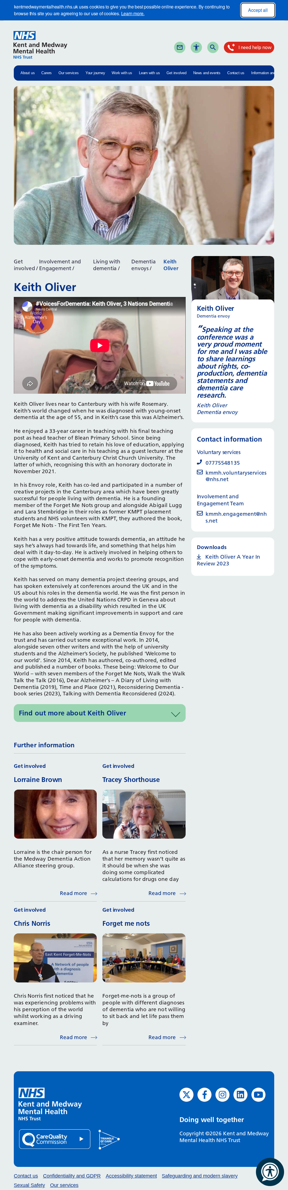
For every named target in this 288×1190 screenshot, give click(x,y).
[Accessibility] (196, 47)
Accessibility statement (131, 1176)
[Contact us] (180, 47)
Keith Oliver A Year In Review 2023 (228, 560)
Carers (46, 73)
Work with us (122, 73)
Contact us (235, 73)
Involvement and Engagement (60, 265)
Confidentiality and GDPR (72, 1176)
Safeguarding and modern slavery (200, 1176)
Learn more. (133, 13)
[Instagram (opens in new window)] (222, 1095)
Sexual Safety (29, 1185)
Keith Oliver (170, 265)
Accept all (258, 10)
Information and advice (269, 73)
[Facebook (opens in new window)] (204, 1095)
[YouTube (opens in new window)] (258, 1095)
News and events (206, 73)
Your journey (95, 73)
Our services (68, 73)
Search (222, 47)
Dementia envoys (143, 265)
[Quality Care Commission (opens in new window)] (55, 1139)
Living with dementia (106, 265)
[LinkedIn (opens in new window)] (240, 1095)
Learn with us (149, 73)
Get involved (176, 73)
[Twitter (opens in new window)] (186, 1095)
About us (28, 73)
